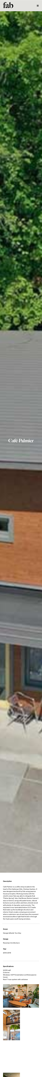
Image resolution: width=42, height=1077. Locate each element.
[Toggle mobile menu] (38, 6)
